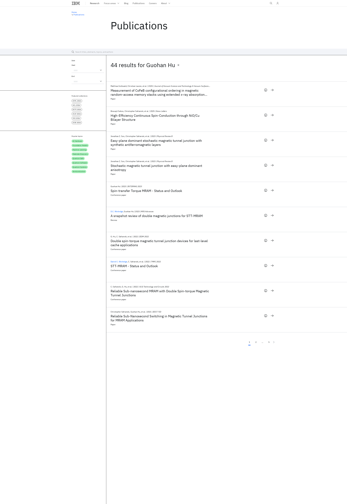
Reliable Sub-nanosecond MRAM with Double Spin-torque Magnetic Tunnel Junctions (160, 293)
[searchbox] (173, 52)
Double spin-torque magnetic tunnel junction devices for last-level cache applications (159, 243)
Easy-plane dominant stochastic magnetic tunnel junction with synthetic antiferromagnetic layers (156, 143)
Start (73, 65)
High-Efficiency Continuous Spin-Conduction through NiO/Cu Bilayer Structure (155, 117)
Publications (78, 14)
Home (74, 12)
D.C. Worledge (117, 211)
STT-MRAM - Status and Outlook (134, 266)
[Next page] (273, 342)
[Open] (100, 70)
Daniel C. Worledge (119, 261)
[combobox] (88, 70)
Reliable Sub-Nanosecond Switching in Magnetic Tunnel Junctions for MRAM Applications (159, 318)
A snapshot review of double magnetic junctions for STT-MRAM (157, 216)
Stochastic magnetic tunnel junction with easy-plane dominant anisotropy (156, 168)
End (73, 76)
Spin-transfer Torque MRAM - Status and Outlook (146, 191)
